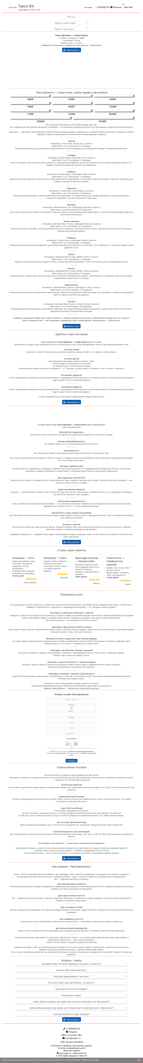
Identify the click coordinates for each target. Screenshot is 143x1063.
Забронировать (72, 50)
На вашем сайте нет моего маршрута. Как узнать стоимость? (71, 963)
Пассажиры (71, 738)
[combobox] (71, 23)
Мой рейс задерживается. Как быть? (71, 976)
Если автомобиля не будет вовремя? (71, 1014)
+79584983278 (102, 7)
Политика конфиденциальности (72, 1048)
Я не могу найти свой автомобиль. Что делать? (71, 982)
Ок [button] (139, 1060)
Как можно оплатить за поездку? (71, 988)
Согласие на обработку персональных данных (71, 1045)
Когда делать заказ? (71, 995)
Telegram (117, 7)
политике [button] (95, 1060)
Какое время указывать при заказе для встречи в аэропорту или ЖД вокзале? (71, 1001)
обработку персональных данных (82, 754)
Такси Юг (26, 5)
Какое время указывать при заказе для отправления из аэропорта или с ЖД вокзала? (71, 1007)
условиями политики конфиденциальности (81, 751)
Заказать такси (72, 326)
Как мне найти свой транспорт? (71, 970)
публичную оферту (60, 753)
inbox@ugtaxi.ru (73, 1038)
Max (130, 7)
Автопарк (88, 7)
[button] (18, 575)
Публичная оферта (71, 1050)
